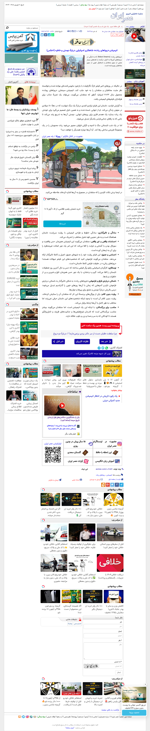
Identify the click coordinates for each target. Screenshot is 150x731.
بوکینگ (70, 623)
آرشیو (126, 5)
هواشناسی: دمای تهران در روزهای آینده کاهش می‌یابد (135, 62)
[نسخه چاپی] (68, 31)
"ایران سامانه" (69, 728)
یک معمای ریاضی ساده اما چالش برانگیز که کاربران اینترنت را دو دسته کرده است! (135, 232)
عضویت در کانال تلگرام (73, 136)
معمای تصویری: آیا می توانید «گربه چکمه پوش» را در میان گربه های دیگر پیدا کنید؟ (135, 220)
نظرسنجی (114, 5)
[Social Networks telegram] (99, 347)
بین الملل (141, 9)
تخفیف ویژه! (134, 712)
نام (121, 622)
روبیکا (58, 136)
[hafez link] (82, 42)
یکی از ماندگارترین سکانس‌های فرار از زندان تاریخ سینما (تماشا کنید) (64, 419)
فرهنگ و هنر (132, 9)
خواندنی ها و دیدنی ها (108, 31)
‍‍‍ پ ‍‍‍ (78, 31)
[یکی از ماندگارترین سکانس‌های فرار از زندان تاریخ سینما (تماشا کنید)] (62, 406)
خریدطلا (62, 223)
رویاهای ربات (100, 475)
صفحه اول (141, 5)
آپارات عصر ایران (75, 461)
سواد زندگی (84, 5)
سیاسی (76, 5)
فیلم (107, 9)
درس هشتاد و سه (136, 104)
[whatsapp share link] (52, 34)
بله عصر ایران (47, 136)
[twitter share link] (42, 34)
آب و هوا (106, 5)
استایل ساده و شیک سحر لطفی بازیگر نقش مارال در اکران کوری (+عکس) (136, 189)
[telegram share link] (49, 34)
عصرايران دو (120, 31)
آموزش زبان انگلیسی (104, 461)
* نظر (120, 640)
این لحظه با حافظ (104, 452)
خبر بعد (104, 341)
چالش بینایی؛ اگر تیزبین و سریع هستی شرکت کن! (135, 251)
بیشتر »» (130, 26)
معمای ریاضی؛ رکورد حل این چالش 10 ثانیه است (135, 257)
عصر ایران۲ (115, 716)
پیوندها (74, 716)
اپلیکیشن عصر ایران (52, 443)
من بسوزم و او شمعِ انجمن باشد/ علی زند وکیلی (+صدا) (16, 72)
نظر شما (119, 618)
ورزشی (59, 5)
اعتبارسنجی (77, 623)
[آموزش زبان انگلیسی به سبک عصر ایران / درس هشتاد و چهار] (135, 90)
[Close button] (145, 684)
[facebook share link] (45, 34)
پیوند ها (91, 5)
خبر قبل (59, 341)
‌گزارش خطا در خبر (117, 35)
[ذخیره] (73, 31)
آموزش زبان (92, 9)
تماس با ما (132, 5)
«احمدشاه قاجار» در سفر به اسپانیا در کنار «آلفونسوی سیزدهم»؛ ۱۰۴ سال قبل (22, 135)
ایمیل (120, 631)
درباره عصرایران (104, 716)
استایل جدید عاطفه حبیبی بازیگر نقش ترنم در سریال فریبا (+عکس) (135, 178)
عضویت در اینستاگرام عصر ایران (104, 444)
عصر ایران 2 (100, 9)
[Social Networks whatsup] (106, 347)
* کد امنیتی (118, 662)
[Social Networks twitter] (102, 347)
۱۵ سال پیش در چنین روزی (76, 444)
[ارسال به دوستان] (70, 31)
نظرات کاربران (82, 341)
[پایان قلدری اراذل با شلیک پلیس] (135, 35)
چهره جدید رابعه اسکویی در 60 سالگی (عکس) (137, 150)
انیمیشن (109, 475)
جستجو (120, 5)
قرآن (117, 9)
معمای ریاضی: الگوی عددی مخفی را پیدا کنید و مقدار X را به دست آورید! (135, 243)
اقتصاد (70, 5)
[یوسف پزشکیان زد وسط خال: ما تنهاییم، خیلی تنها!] (22, 95)
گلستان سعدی (74, 452)
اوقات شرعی (98, 5)
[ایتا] (103, 485)
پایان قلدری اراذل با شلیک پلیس (137, 54)
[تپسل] (44, 199)
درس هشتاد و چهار (136, 99)
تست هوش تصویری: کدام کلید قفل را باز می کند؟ (136, 265)
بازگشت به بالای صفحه (111, 710)
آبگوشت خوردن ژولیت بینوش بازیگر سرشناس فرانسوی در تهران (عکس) (135, 160)
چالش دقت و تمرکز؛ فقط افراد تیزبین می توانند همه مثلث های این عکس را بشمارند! (135, 207)
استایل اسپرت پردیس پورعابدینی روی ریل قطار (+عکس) (136, 169)
